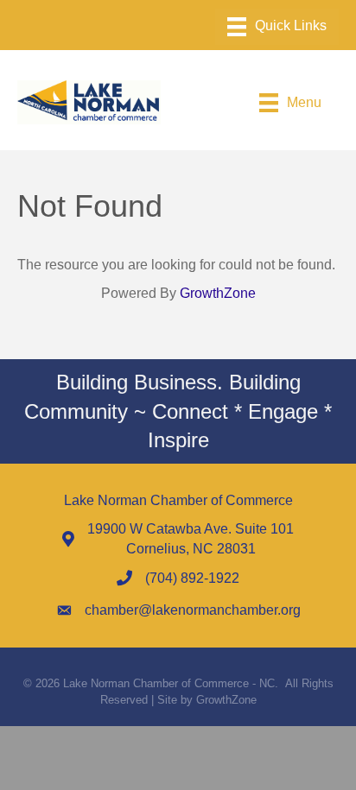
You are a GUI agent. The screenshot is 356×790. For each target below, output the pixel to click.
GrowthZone (218, 293)
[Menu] (277, 27)
